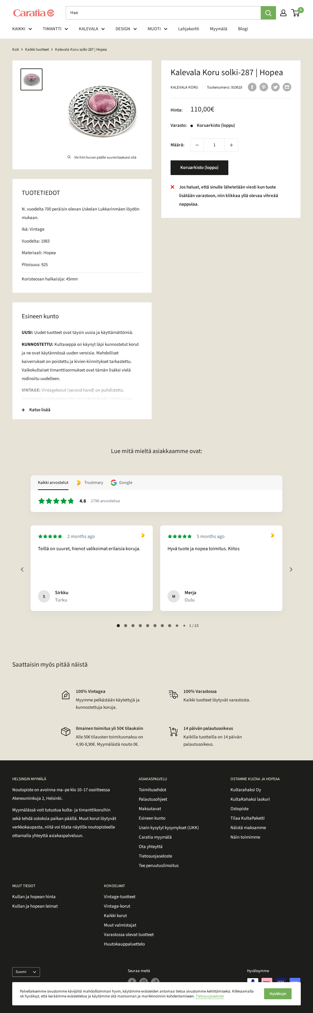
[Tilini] (283, 12)
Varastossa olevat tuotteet (129, 934)
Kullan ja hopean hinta (34, 897)
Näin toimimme (245, 837)
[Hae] (268, 13)
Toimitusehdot (152, 790)
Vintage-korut (117, 906)
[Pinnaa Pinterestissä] (264, 86)
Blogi (243, 29)
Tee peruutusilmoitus (159, 865)
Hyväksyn (278, 994)
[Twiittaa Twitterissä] (275, 86)
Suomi (21, 972)
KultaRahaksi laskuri (250, 799)
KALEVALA (88, 29)
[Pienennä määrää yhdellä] (197, 145)
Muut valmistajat (120, 925)
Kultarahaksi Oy (245, 790)
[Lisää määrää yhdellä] (231, 145)
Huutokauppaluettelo (124, 944)
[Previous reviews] (22, 569)
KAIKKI (18, 29)
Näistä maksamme (248, 828)
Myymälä (218, 29)
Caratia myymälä (155, 837)
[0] (296, 12)
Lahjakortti (188, 29)
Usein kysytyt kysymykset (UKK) (169, 828)
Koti (15, 49)
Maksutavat (150, 809)
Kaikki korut (115, 915)
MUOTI (154, 29)
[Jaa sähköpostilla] (287, 86)
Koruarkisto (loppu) (199, 167)
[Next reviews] (290, 569)
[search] (163, 13)
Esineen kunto (152, 818)
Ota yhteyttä (151, 846)
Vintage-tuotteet (119, 897)
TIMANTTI (52, 29)
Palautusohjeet (153, 799)
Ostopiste (239, 809)
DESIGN (123, 29)
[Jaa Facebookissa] (252, 86)
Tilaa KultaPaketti (247, 818)
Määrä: (177, 145)
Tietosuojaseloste (155, 856)
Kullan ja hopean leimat (35, 906)
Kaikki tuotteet (37, 49)
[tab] (118, 625)
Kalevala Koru (184, 87)
